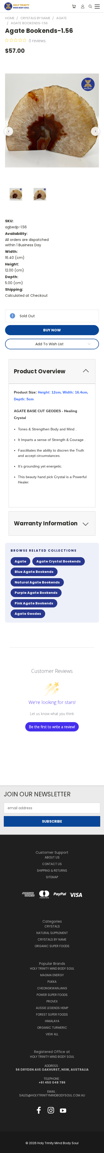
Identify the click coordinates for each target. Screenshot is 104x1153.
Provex (52, 1001)
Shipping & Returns (52, 870)
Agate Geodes (28, 613)
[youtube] (63, 1111)
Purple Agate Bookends (36, 592)
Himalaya (52, 1021)
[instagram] (50, 1111)
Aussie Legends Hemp (52, 1008)
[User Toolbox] (82, 6)
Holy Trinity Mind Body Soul (52, 968)
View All (52, 1034)
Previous (8, 1148)
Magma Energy (52, 975)
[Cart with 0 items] (73, 6)
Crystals (52, 926)
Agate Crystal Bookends (58, 561)
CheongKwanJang (52, 988)
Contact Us (52, 864)
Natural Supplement (52, 933)
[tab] (52, 371)
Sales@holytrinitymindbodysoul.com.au (52, 1095)
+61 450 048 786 (52, 1082)
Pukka (52, 981)
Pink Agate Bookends (34, 603)
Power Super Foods (52, 995)
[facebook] (38, 1111)
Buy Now (52, 330)
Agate (20, 561)
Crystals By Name (52, 939)
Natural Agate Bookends (37, 582)
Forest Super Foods (52, 1014)
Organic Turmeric (52, 1027)
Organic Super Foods (52, 946)
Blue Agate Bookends (34, 571)
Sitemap (52, 877)
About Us (52, 857)
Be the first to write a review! (52, 726)
